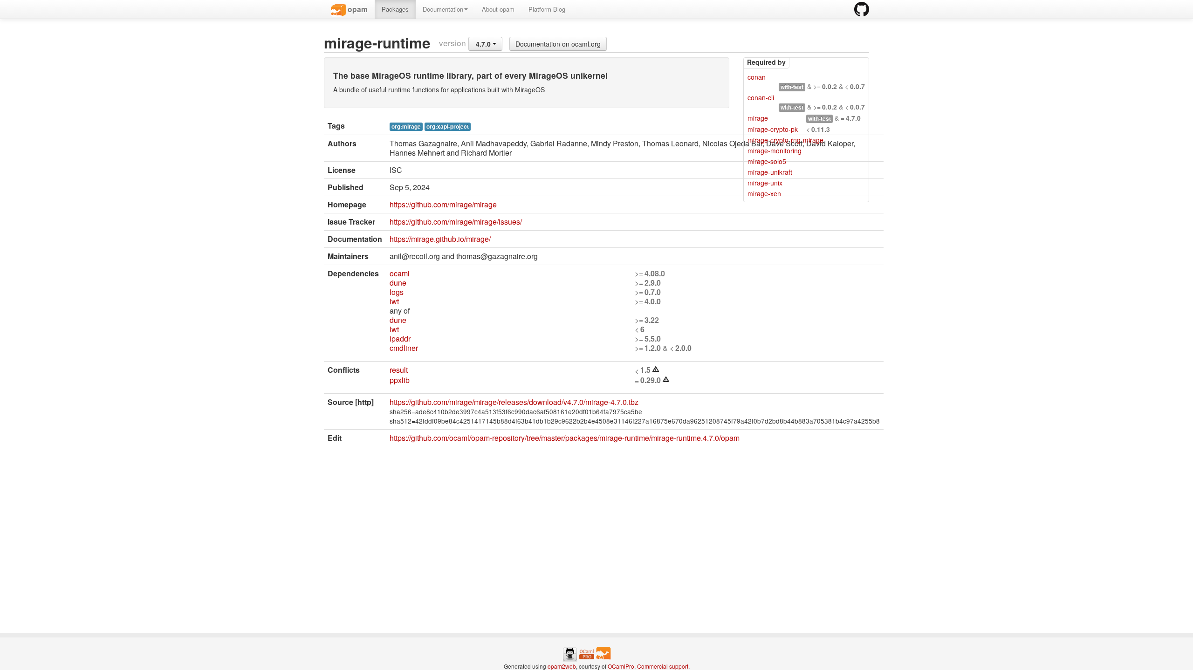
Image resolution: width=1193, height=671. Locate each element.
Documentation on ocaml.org (558, 43)
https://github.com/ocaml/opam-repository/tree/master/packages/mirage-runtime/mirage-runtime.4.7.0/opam (565, 437)
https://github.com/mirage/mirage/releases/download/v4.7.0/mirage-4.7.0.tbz (514, 402)
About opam (498, 9)
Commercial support (662, 666)
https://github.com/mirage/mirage (443, 204)
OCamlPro (621, 666)
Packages (395, 9)
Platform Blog (546, 9)
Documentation (443, 9)
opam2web (562, 666)
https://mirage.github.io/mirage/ (440, 238)
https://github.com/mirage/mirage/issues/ (456, 221)
